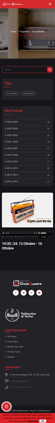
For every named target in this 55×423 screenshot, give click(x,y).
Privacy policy (13, 352)
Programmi (24, 31)
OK (42, 421)
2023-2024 (12, 128)
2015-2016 (12, 161)
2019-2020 (12, 155)
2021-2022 (12, 141)
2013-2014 (12, 174)
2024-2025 (12, 122)
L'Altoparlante (28, 94)
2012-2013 (12, 181)
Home (13, 31)
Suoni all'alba (38, 31)
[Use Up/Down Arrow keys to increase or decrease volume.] (44, 233)
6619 (28, 387)
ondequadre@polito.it (19, 381)
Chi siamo (11, 336)
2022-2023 (12, 135)
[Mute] (39, 233)
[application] (27, 233)
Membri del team (15, 347)
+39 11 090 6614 (18, 387)
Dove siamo (12, 341)
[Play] (4, 233)
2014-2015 (12, 168)
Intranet (10, 357)
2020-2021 (12, 148)
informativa (33, 421)
